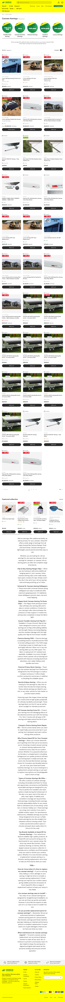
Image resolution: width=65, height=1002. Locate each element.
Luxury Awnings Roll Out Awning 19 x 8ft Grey (32, 277)
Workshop (32, 6)
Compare (56, 50)
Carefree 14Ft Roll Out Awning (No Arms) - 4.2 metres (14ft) (52, 356)
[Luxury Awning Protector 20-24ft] (53, 225)
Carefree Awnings (45, 35)
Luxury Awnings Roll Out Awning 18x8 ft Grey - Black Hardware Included (11, 317)
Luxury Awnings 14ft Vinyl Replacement (50, 79)
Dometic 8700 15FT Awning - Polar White (52, 435)
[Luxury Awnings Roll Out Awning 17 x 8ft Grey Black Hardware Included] (53, 106)
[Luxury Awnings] (57, 27)
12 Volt (24, 972)
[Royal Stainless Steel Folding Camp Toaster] (24, 508)
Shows (38, 6)
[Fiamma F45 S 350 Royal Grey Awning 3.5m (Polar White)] (32, 106)
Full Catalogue (48, 6)
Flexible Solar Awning (7, 35)
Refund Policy (38, 979)
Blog (42, 6)
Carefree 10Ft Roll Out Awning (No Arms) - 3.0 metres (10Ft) (52, 317)
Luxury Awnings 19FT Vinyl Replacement (29, 238)
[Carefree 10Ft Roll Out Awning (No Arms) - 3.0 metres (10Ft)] (53, 303)
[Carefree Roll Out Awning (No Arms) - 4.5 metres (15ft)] (11, 382)
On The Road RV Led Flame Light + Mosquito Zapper (40, 519)
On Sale (11, 6)
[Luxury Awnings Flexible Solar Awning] (11, 106)
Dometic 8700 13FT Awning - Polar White (10, 159)
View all (61, 499)
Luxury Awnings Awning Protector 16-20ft (11, 79)
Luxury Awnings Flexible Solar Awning (11, 119)
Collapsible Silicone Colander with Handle (54, 521)
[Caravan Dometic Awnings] (20, 27)
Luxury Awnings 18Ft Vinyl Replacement (8, 238)
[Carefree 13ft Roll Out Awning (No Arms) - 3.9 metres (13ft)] (32, 343)
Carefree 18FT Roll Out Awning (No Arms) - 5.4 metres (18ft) (10, 435)
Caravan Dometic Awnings (20, 35)
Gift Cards (19, 8)
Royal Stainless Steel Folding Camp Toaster (23, 519)
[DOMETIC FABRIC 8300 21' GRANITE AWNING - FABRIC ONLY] (11, 185)
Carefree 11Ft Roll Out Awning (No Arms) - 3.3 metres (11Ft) (10, 356)
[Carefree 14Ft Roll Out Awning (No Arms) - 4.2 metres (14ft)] (53, 343)
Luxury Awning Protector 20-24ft (52, 237)
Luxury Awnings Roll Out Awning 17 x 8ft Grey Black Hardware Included (53, 120)
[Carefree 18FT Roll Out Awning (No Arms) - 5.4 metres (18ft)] (11, 422)
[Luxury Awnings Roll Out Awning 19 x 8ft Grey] (32, 264)
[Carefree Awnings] (45, 27)
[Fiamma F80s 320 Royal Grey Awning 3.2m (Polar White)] (53, 185)
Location (37, 974)
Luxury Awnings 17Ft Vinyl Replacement (29, 79)
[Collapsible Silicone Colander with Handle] (56, 508)
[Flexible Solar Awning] (7, 27)
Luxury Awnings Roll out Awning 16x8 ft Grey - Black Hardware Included (11, 277)
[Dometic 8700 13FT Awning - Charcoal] (32, 422)
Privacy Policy (38, 977)
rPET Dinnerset (6, 11)
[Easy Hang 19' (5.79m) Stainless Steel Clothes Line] (32, 146)
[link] (15, 489)
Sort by (4, 50)
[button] (62, 2)
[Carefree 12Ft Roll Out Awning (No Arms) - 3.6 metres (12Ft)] (32, 303)
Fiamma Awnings (32, 34)
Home (3, 14)
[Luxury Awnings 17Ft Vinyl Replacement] (32, 65)
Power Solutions (27, 987)
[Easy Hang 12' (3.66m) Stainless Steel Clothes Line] (53, 146)
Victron (25, 978)
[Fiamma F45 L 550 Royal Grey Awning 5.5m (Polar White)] (32, 185)
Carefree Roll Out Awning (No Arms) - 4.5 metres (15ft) (11, 396)
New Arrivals (5, 8)
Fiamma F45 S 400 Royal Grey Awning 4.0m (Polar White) (53, 277)
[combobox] (34, 2)
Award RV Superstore (9, 997)
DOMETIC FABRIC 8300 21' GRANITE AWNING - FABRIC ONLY (10, 199)
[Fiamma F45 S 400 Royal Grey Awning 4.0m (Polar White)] (53, 264)
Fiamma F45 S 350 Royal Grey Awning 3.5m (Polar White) (32, 120)
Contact (37, 986)
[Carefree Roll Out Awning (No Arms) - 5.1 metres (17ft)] (53, 382)
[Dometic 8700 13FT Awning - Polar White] (11, 146)
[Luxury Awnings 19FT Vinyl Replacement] (32, 225)
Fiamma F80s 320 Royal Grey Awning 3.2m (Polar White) (53, 199)
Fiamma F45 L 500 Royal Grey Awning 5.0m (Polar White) (11, 474)
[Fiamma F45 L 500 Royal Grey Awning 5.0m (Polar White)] (11, 461)
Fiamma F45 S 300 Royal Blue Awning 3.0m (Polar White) (32, 474)
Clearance (17, 6)
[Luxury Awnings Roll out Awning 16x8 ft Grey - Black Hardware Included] (11, 264)
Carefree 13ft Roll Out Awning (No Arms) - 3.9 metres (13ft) (31, 356)
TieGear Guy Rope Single (8, 519)
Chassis (25, 981)
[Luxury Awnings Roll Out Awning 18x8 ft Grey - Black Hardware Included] (11, 303)
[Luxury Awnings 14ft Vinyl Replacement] (53, 65)
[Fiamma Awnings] (32, 27)
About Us (37, 972)
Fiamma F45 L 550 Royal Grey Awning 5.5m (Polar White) (32, 199)
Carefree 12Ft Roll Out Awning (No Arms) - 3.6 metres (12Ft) (31, 317)
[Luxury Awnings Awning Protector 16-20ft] (11, 65)
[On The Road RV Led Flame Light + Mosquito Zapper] (40, 508)
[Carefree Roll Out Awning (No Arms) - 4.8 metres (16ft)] (32, 382)
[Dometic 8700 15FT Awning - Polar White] (53, 422)
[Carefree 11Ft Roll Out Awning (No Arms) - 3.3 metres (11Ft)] (11, 343)
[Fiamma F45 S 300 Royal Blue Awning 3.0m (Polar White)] (32, 461)
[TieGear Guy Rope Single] (9, 508)
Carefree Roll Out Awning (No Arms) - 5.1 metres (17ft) (53, 396)
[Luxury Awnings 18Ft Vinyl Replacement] (11, 225)
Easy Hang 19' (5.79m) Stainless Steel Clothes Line (32, 159)
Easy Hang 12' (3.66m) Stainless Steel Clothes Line (53, 159)
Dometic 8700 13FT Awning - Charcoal (30, 435)
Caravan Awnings (8, 14)
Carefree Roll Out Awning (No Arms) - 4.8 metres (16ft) (32, 396)
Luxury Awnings (57, 34)
